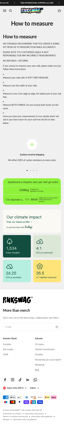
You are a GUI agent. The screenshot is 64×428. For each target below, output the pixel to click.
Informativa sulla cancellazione (25, 419)
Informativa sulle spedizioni (42, 416)
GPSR (5, 354)
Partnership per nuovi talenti (48, 359)
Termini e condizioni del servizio (15, 416)
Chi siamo (39, 344)
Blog (37, 370)
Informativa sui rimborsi (12, 413)
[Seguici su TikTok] (20, 380)
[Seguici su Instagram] (13, 380)
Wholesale (40, 364)
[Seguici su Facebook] (5, 380)
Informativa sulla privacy (34, 413)
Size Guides (8, 349)
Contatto (7, 344)
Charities (39, 354)
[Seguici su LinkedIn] (28, 380)
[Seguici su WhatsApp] (35, 380)
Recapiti (6, 419)
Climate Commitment (44, 349)
